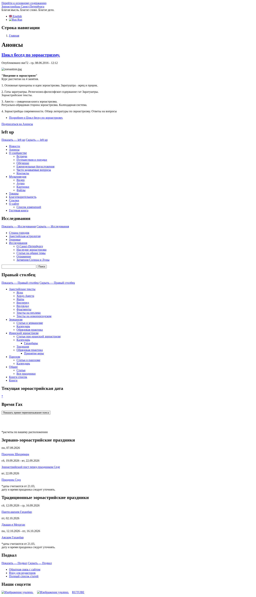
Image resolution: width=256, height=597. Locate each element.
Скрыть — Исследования (53, 226)
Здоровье (15, 239)
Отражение (23, 256)
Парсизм (14, 356)
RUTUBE (78, 592)
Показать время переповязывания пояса (26, 412)
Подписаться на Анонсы (17, 124)
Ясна (19, 292)
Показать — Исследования (18, 226)
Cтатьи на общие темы (31, 253)
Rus (19, 19)
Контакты (22, 173)
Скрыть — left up (37, 139)
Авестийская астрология (24, 236)
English (17, 16)
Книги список (18, 377)
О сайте (14, 203)
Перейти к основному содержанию (23, 3)
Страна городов (19, 232)
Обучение (22, 163)
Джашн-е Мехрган (13, 524)
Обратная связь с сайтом (24, 569)
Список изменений (28, 207)
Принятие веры (34, 353)
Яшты (20, 299)
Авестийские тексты (22, 289)
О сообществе (18, 153)
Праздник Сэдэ (11, 479)
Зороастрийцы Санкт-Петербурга (22, 6)
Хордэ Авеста (25, 295)
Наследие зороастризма (31, 249)
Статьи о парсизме (28, 360)
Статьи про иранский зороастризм (38, 336)
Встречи (21, 156)
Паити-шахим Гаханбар (16, 511)
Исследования (18, 243)
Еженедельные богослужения (35, 166)
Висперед (22, 302)
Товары (14, 193)
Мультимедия (17, 176)
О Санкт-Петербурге (29, 246)
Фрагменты (23, 309)
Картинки (22, 186)
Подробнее (36, 117)
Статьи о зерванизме (29, 323)
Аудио (20, 183)
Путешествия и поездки (31, 159)
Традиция (22, 346)
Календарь (23, 326)
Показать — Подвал (14, 563)
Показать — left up (13, 139)
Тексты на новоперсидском (33, 316)
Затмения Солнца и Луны (32, 259)
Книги (13, 380)
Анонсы (14, 149)
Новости (14, 146)
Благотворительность (22, 196)
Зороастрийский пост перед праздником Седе (30, 467)
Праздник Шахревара (15, 454)
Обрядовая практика (29, 329)
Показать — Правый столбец (20, 282)
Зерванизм (15, 319)
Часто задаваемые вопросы (33, 169)
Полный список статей (23, 576)
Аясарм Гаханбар (12, 537)
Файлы (20, 190)
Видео (20, 180)
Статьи (20, 370)
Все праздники (26, 373)
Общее (13, 366)
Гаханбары (31, 343)
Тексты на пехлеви (28, 312)
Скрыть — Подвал (40, 563)
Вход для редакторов (22, 572)
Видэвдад (22, 306)
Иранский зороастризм (23, 333)
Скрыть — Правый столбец (57, 282)
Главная (14, 35)
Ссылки (14, 200)
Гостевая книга (18, 210)
